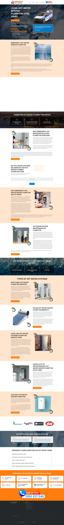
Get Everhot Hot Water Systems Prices (39, 166)
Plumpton (23, 196)
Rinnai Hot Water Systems (29, 504)
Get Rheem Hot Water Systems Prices (39, 165)
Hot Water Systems (13, 503)
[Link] (17, 2)
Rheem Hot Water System (29, 507)
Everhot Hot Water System (29, 506)
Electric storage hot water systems (15, 404)
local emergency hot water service (16, 47)
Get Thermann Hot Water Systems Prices (39, 170)
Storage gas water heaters (14, 347)
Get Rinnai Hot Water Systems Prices (39, 169)
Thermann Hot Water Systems (29, 503)
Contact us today (26, 297)
